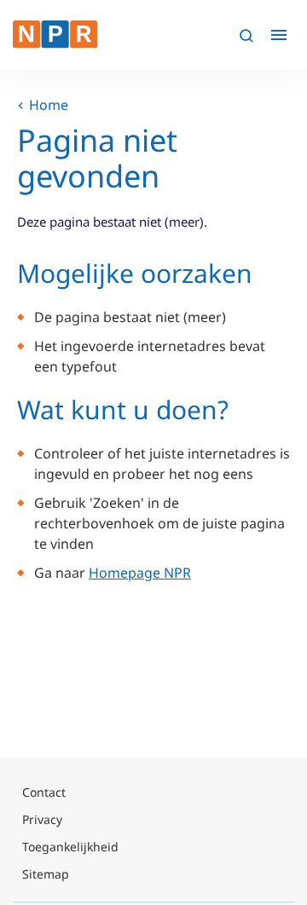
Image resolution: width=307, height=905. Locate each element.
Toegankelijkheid (70, 847)
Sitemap (45, 874)
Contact (44, 792)
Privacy (42, 819)
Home (48, 104)
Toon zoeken (246, 34)
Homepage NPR (140, 572)
